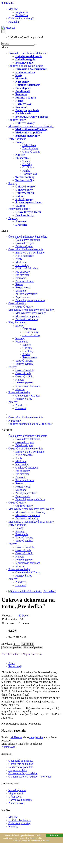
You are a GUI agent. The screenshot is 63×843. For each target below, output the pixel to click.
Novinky (13, 826)
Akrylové (20, 221)
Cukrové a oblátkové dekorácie (25, 65)
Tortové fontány (24, 176)
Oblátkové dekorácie (27, 84)
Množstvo (6, 643)
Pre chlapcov (23, 88)
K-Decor (24, 615)
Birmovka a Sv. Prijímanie (31, 68)
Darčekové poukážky (20, 799)
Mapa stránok (15, 793)
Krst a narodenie (25, 72)
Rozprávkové (23, 103)
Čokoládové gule (25, 59)
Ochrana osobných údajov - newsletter (29, 776)
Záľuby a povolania (27, 110)
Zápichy (13, 218)
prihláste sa (16, 737)
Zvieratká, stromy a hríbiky (31, 116)
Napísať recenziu (32, 654)
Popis (11, 663)
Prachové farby (24, 215)
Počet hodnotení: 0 (11, 654)
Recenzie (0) (15, 666)
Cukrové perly (24, 189)
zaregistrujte (36, 737)
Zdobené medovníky (27, 135)
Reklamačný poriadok (20, 766)
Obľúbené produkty (19, 823)
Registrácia (21, 12)
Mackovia (21, 78)
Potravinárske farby (19, 208)
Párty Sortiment (17, 138)
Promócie (21, 94)
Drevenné (21, 224)
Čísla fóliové (29, 145)
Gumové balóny (31, 151)
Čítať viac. (45, 840)
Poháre (26, 170)
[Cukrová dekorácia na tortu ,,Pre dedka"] (32, 591)
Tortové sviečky (24, 180)
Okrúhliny (28, 167)
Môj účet (13, 816)
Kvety (18, 75)
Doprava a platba (17, 770)
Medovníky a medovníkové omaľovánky (31, 126)
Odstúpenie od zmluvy (20, 763)
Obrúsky (27, 164)
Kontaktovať (8, 746)
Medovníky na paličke (28, 132)
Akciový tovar (16, 803)
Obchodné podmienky (20, 760)
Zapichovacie (23, 113)
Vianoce (20, 205)
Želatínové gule (24, 62)
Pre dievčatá (22, 91)
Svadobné (21, 107)
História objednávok (19, 820)
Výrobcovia (15, 796)
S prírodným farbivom (28, 202)
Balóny (19, 142)
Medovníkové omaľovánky (31, 129)
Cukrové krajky (17, 119)
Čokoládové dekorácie (28, 56)
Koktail (19, 196)
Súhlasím (54, 835)
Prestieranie (22, 157)
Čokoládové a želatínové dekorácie (27, 53)
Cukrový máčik (24, 192)
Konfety (20, 154)
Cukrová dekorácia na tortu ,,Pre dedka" (30, 423)
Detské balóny (30, 148)
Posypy (12, 183)
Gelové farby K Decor (28, 211)
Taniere (26, 161)
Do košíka (27, 643)
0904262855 (8, 2)
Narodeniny (22, 81)
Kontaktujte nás (17, 790)
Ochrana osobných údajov (22, 773)
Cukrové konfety (25, 186)
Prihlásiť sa (21, 15)
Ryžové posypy (24, 199)
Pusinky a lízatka (25, 97)
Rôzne (19, 100)
